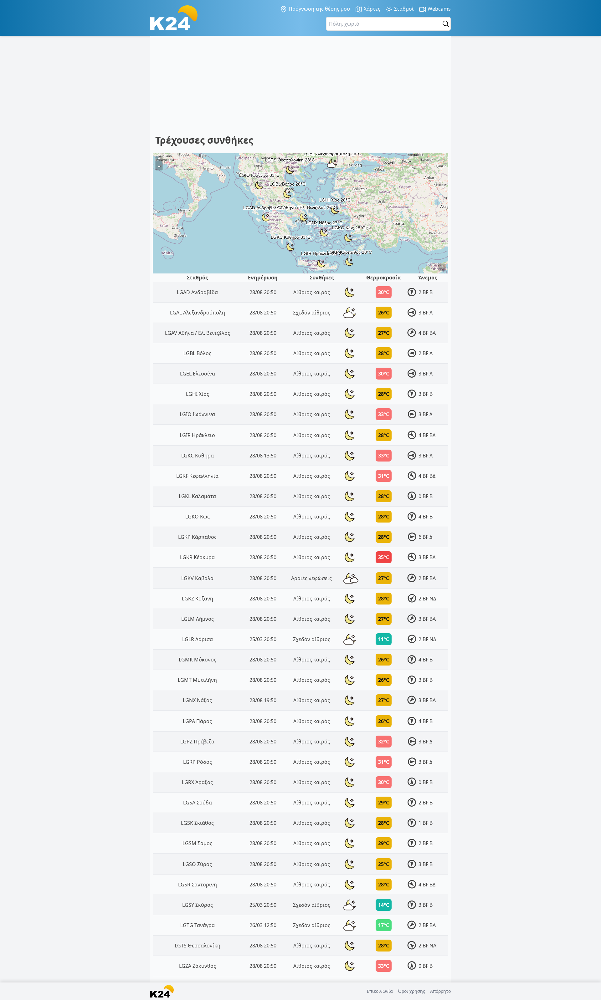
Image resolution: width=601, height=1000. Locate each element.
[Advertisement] (343, 87)
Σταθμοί (403, 8)
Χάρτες (371, 8)
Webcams (438, 8)
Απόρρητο (440, 991)
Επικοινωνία (380, 991)
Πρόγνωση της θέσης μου (318, 8)
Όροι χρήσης (411, 991)
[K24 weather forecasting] (174, 17)
